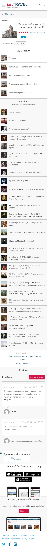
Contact (15, 535)
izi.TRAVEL (17, 5)
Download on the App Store (14, 474)
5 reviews (32, 32)
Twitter (4, 543)
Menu (3, 5)
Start (22, 511)
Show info (43, 25)
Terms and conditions (11, 539)
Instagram (15, 543)
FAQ (32, 535)
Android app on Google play (32, 474)
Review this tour (36, 377)
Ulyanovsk (9, 14)
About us (6, 535)
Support (24, 535)
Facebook (9, 543)
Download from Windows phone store (23, 479)
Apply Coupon (28, 539)
